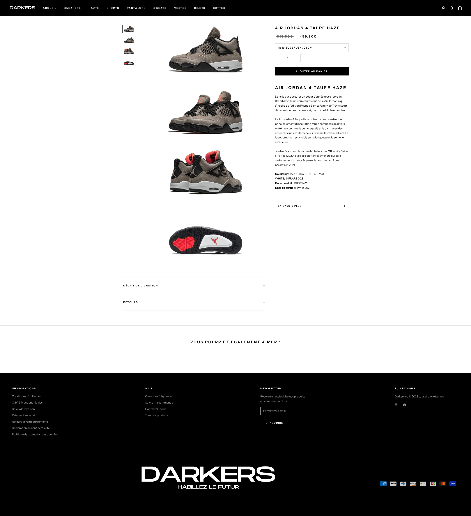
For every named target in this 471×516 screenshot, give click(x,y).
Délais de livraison (23, 409)
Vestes (180, 7)
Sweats (160, 7)
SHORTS (113, 7)
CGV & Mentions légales (27, 402)
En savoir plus (290, 206)
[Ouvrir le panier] (460, 8)
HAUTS (94, 7)
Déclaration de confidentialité (31, 428)
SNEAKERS (72, 7)
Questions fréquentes (159, 396)
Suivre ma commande (159, 402)
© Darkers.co (26, 484)
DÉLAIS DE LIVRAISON (140, 285)
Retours (130, 302)
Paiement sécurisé (23, 415)
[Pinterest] (404, 405)
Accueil (50, 7)
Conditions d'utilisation (27, 396)
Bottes (219, 7)
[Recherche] (452, 8)
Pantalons (136, 7)
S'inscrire (274, 422)
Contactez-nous (155, 409)
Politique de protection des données (35, 434)
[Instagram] (396, 405)
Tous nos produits (156, 415)
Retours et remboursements (30, 421)
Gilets (199, 7)
